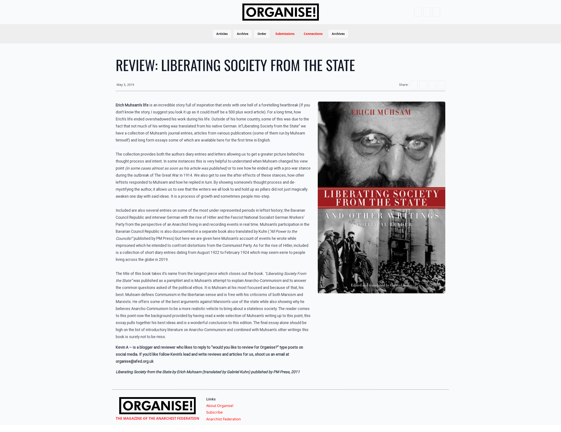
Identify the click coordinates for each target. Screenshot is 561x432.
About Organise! (219, 405)
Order (261, 34)
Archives (338, 34)
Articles (222, 34)
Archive (242, 34)
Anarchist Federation (223, 419)
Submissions (285, 34)
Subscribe (214, 412)
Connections (313, 34)
